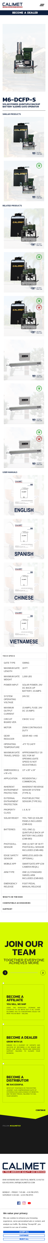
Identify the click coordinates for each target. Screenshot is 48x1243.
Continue (40, 1110)
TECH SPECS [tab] (9, 655)
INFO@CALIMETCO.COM (25, 1183)
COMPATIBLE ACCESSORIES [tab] (16, 902)
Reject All (24, 1239)
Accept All (24, 1232)
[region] (24, 1226)
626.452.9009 (8, 1183)
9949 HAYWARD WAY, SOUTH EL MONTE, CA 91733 (23, 1180)
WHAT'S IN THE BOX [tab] (13, 896)
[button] (42, 5)
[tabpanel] (24, 776)
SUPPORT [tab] (7, 908)
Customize (24, 1235)
